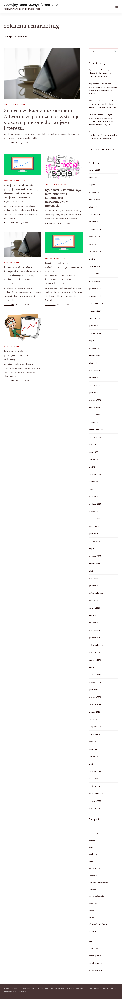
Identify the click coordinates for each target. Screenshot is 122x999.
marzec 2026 (94, 200)
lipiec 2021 (93, 534)
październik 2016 (96, 794)
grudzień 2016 (95, 786)
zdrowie (92, 931)
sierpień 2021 (94, 526)
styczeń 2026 (94, 214)
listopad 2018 (95, 682)
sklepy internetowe (98, 896)
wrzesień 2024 (95, 311)
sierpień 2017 (94, 742)
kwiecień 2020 (95, 623)
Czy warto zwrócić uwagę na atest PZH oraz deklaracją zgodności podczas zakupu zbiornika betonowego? (101, 120)
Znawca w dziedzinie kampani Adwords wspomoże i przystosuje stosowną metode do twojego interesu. (42, 119)
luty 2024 (93, 363)
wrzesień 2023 (95, 385)
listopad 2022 (95, 422)
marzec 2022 (94, 482)
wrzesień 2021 (95, 519)
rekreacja (93, 889)
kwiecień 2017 (95, 771)
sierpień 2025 (94, 237)
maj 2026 (93, 185)
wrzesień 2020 (95, 601)
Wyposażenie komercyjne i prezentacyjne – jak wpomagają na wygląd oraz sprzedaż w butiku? (103, 89)
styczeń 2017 (94, 779)
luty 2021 (93, 571)
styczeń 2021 (94, 578)
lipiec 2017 (93, 749)
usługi (92, 917)
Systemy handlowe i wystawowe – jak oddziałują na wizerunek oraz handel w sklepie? (103, 73)
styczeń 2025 (94, 281)
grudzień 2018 (95, 675)
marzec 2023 (94, 407)
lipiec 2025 (93, 244)
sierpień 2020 (94, 608)
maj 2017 (93, 764)
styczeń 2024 (94, 370)
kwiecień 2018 (95, 705)
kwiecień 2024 (95, 348)
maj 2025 (93, 259)
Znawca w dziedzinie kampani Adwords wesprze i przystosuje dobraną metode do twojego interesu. (22, 275)
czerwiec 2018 (95, 697)
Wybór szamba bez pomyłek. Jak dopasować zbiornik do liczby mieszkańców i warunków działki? (103, 104)
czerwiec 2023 (95, 400)
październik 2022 (96, 430)
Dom (91, 846)
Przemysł (93, 875)
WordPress (21, 991)
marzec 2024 (94, 355)
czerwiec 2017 (95, 756)
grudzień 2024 (95, 289)
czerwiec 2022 (95, 459)
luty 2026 (93, 207)
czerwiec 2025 (95, 251)
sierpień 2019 (94, 652)
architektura (94, 825)
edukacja (93, 854)
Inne (91, 861)
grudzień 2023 (95, 378)
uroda (91, 910)
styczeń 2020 (94, 630)
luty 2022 (93, 489)
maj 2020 (93, 615)
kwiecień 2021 (95, 556)
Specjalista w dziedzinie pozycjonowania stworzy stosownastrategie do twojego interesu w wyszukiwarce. (21, 193)
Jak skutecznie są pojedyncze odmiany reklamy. (18, 355)
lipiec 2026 (93, 177)
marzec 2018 (94, 712)
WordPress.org (95, 971)
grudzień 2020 (95, 586)
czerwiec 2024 (95, 333)
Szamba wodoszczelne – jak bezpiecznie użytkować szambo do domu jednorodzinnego (103, 135)
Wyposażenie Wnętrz (98, 924)
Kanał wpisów (95, 956)
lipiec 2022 (93, 452)
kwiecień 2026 (95, 192)
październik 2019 (96, 645)
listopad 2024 (95, 296)
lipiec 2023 (93, 393)
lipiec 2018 (93, 690)
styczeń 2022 (94, 497)
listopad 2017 (95, 727)
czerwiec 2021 (95, 541)
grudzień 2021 (95, 504)
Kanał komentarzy (96, 963)
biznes (92, 839)
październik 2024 (96, 304)
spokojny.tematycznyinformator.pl (31, 5)
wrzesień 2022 (95, 437)
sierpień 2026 (94, 170)
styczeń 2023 (94, 415)
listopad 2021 (95, 511)
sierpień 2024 (94, 318)
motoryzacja (94, 868)
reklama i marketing (15, 105)
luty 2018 (93, 719)
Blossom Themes (109, 988)
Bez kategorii (95, 832)
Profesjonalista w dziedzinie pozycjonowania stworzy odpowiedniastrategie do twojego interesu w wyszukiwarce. (63, 273)
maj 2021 (93, 549)
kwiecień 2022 (95, 474)
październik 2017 (96, 734)
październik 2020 (96, 593)
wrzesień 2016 (95, 801)
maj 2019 (93, 667)
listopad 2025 (95, 229)
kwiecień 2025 (95, 266)
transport (93, 903)
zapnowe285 (9, 143)
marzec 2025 (94, 274)
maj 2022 (93, 467)
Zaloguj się (93, 948)
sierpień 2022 (94, 445)
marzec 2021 (94, 563)
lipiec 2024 (93, 326)
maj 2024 (93, 341)
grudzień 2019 (95, 638)
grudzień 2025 (95, 222)
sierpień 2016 (94, 808)
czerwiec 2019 (95, 660)
